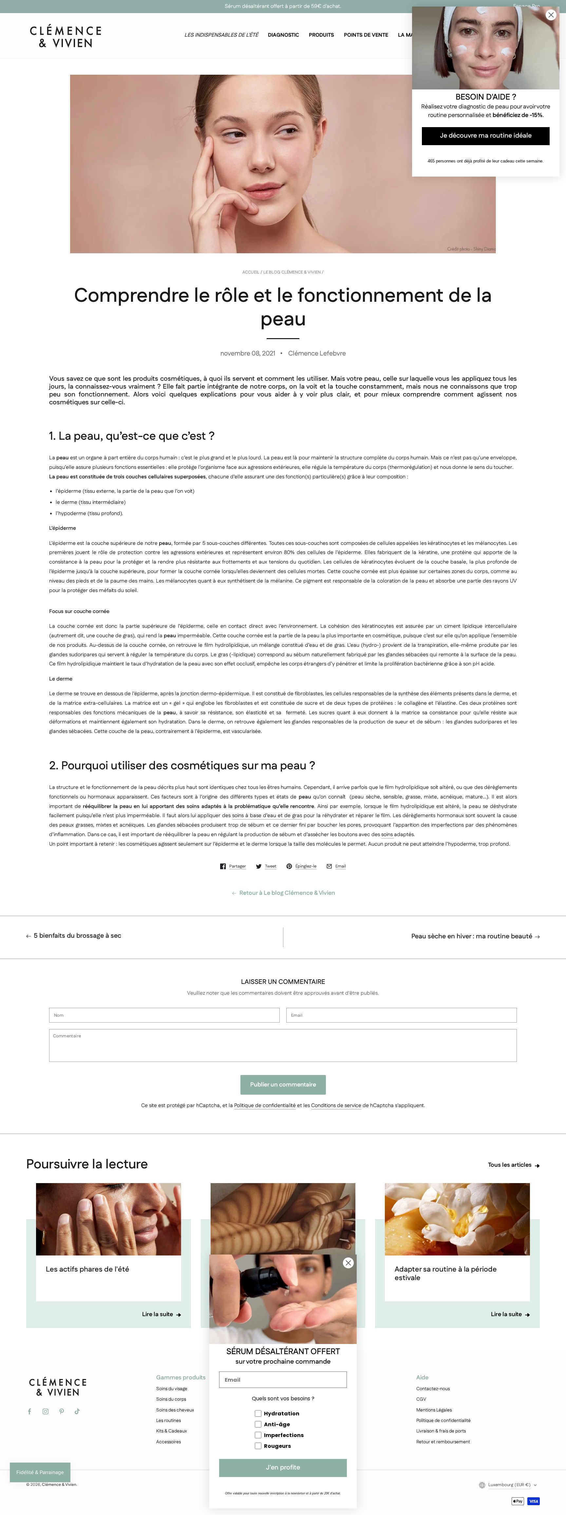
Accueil (250, 272)
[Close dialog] (348, 1263)
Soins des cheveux (175, 1410)
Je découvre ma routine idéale (486, 136)
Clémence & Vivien (59, 1484)
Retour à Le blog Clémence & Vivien (287, 893)
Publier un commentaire (283, 1085)
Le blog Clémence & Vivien (292, 272)
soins (387, 834)
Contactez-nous (433, 1389)
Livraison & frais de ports (441, 1431)
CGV (421, 1399)
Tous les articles (510, 1165)
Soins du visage (171, 1389)
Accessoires (168, 1442)
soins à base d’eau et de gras (267, 815)
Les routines (168, 1420)
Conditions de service (336, 1105)
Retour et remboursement (443, 1442)
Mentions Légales (434, 1410)
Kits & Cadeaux (171, 1431)
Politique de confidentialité (265, 1105)
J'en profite (283, 1468)
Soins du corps (171, 1399)
